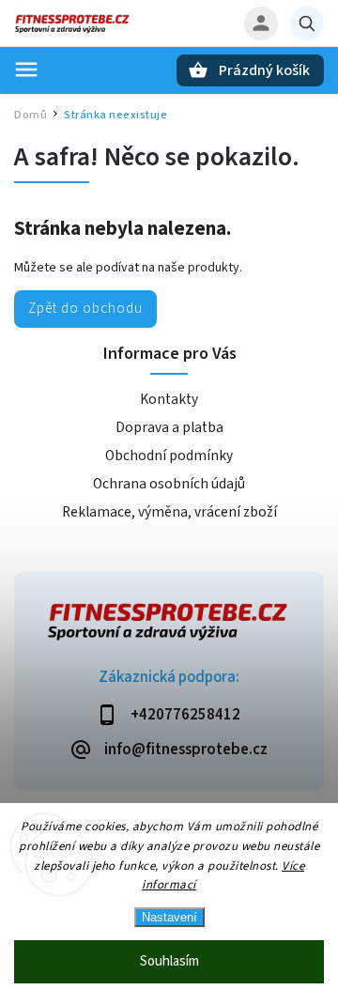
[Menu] (26, 69)
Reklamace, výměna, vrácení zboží (169, 512)
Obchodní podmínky (169, 455)
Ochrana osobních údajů (169, 483)
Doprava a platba (169, 427)
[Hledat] (307, 23)
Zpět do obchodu (85, 308)
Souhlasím (169, 961)
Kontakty (169, 399)
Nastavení (169, 917)
